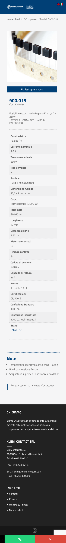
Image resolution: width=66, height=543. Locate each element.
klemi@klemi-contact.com (27, 471)
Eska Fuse (16, 330)
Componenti (31, 19)
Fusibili (43, 19)
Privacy (13, 499)
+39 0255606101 (20, 458)
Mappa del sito (16, 510)
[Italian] (61, 4)
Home (10, 19)
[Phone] (20, 539)
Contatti (13, 493)
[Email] (50, 539)
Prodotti (19, 19)
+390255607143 (20, 465)
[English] (58, 4)
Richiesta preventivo (31, 89)
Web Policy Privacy (18, 504)
